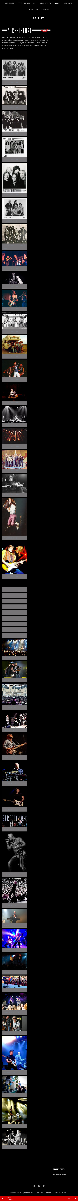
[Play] (2, 1198)
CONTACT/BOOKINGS (42, 9)
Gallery (57, 3)
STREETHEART (9, 3)
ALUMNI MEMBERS (45, 3)
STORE (31, 9)
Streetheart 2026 (23, 3)
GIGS (34, 3)
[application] (39, 1198)
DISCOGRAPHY (68, 3)
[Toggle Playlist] (75, 1198)
